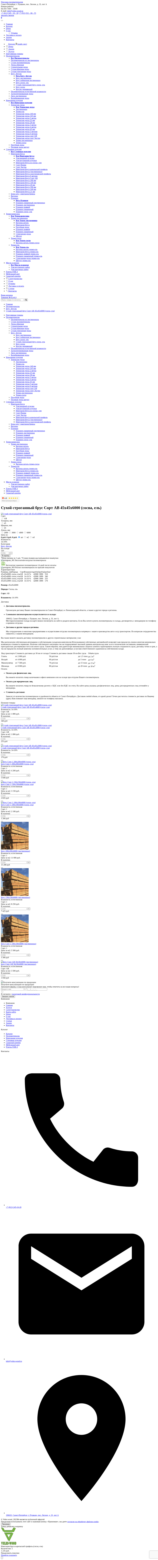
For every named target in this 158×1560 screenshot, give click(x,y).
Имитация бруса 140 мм (26, 183)
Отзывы (14, 33)
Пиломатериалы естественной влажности (28, 91)
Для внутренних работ (20, 267)
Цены (8, 28)
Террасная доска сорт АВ (26, 136)
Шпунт (19, 236)
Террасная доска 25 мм (25, 120)
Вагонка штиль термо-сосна (27, 243)
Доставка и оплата (13, 35)
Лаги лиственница (19, 96)
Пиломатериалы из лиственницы (25, 60)
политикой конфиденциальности (26, 994)
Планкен (14, 198)
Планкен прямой (23, 207)
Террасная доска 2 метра (26, 118)
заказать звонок (7, 15)
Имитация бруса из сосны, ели (29, 163)
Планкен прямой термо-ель (27, 254)
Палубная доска (17, 145)
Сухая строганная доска (21, 71)
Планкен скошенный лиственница (30, 203)
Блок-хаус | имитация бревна (23, 194)
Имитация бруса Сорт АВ (27, 178)
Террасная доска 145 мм (26, 116)
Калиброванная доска (20, 98)
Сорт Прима (21, 165)
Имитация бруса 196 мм (26, 187)
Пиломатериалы (13, 56)
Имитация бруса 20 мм (25, 185)
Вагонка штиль (22, 223)
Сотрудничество (15, 279)
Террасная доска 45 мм (25, 129)
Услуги (11, 51)
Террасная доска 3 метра (26, 125)
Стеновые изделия (13, 149)
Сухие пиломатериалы (20, 63)
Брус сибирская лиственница (28, 80)
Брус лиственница (23, 78)
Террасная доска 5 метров (26, 132)
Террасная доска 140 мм (26, 114)
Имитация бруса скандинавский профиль (33, 174)
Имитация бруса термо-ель (27, 252)
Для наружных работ (20, 269)
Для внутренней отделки (26, 160)
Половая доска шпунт (20, 147)
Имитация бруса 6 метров (27, 176)
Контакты (10, 40)
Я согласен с (20, 994)
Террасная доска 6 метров (26, 134)
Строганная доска (23, 234)
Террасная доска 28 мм (25, 123)
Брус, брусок (16, 74)
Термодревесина (13, 214)
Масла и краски (12, 263)
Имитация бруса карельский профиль (32, 169)
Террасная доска (18, 105)
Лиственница (21, 109)
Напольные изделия (14, 100)
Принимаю (6, 1524)
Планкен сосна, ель (24, 212)
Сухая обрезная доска (20, 69)
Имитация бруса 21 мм (25, 192)
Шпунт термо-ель (23, 261)
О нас (8, 31)
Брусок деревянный (24, 89)
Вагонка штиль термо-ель (26, 249)
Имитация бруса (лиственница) (29, 172)
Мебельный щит (13, 274)
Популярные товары (14, 54)
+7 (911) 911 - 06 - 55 (27, 13)
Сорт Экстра (21, 167)
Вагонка (14, 196)
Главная (9, 24)
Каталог (9, 26)
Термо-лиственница (24, 140)
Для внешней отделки (25, 158)
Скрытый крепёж (13, 276)
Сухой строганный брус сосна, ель (30, 85)
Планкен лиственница (25, 205)
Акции (9, 37)
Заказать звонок (8, 996)
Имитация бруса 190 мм (26, 180)
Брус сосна (20, 87)
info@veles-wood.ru (15, 11)
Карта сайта (11, 1012)
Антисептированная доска (22, 94)
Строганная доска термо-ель (28, 258)
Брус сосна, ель (22, 83)
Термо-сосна (21, 143)
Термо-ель (20, 111)
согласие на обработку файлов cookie (83, 1522)
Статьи (11, 288)
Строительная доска (19, 67)
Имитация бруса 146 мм (26, 189)
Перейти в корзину (9, 1555)
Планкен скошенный (24, 209)
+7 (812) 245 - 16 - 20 (9, 13)
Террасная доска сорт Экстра (28, 138)
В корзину (5, 556)
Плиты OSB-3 (12, 272)
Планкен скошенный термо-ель (29, 256)
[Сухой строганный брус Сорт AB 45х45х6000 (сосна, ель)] (26, 514)
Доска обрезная (17, 65)
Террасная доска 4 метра (26, 127)
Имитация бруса (18, 154)
